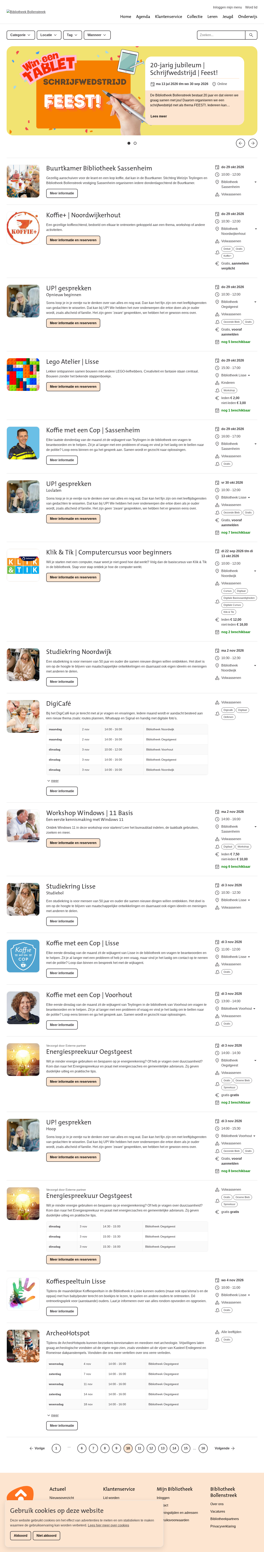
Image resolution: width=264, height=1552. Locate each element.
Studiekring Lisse (70, 886)
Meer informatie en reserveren (73, 240)
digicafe (228, 710)
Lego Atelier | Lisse (72, 361)
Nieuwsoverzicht (62, 1498)
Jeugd (228, 16)
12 (151, 1448)
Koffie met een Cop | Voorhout (89, 995)
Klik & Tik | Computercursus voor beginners (109, 552)
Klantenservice (168, 16)
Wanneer (94, 35)
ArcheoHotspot (68, 1333)
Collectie (195, 16)
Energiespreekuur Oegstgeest (89, 1051)
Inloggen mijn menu (227, 7)
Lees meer (159, 116)
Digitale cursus (232, 605)
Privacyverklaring (223, 1526)
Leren (212, 16)
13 (163, 1448)
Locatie (46, 35)
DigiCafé (58, 703)
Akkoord (20, 1535)
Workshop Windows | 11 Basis (89, 813)
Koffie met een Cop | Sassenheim (93, 430)
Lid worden (111, 1498)
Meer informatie (62, 193)
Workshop (229, 390)
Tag (70, 35)
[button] (128, 143)
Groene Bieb (243, 1080)
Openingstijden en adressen (177, 1512)
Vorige (40, 1448)
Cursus (228, 591)
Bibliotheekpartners (224, 1519)
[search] (251, 35)
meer (55, 781)
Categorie (18, 35)
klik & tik (229, 612)
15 (186, 1448)
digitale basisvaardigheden (239, 598)
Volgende (222, 1448)
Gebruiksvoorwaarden (173, 1520)
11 (139, 1448)
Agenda (143, 16)
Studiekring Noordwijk (79, 652)
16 (203, 1448)
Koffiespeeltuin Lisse (76, 1281)
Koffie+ (227, 255)
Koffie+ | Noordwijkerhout (83, 215)
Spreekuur (229, 1087)
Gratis (239, 248)
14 (174, 1448)
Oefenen (228, 717)
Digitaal (241, 591)
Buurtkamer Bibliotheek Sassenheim (99, 168)
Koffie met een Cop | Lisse (82, 943)
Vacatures (217, 1511)
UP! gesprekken (68, 288)
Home (125, 16)
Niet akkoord (47, 1535)
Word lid (251, 7)
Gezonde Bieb (232, 321)
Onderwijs (247, 16)
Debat (227, 248)
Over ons (217, 1504)
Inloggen (163, 1498)
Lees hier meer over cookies (108, 1525)
